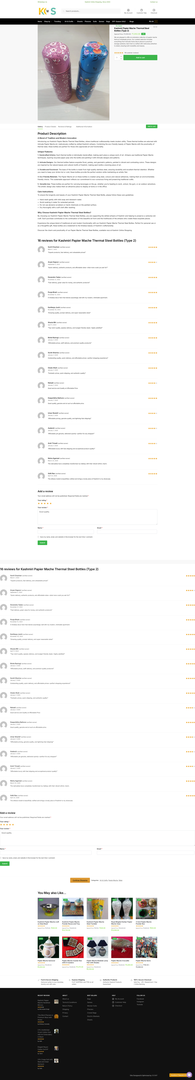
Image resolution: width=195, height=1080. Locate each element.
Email (99, 528)
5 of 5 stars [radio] (51, 503)
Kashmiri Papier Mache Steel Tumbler (95, 923)
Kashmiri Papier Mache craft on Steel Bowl (48, 923)
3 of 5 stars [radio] (45, 503)
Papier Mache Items (143, 961)
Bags (89, 999)
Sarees (89, 1002)
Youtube (140, 1004)
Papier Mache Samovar (46, 961)
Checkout (154, 13)
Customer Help (142, 13)
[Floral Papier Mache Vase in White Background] (154, 27)
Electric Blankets (93, 1016)
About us (65, 999)
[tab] (41, 126)
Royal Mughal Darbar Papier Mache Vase (121, 923)
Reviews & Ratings (65, 127)
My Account (128, 13)
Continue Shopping (80, 880)
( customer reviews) (131, 52)
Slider (120, 880)
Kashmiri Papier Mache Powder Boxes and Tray (71, 923)
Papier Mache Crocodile (120, 961)
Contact (65, 1016)
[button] (153, 21)
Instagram (140, 1002)
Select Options (146, 971)
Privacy (65, 1013)
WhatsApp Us (42, 2)
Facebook (140, 999)
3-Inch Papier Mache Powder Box (143, 923)
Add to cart (140, 58)
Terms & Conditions (69, 1002)
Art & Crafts (104, 880)
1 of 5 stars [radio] (39, 503)
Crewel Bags (91, 1013)
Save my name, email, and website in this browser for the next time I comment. (66, 537)
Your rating (42, 500)
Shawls (89, 1020)
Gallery (40, 127)
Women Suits (92, 1006)
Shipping (65, 1009)
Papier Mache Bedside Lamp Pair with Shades (97, 962)
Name (40, 528)
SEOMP (154, 1075)
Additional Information (84, 127)
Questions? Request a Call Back (180, 1075)
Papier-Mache (113, 880)
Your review (43, 507)
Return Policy (67, 1006)
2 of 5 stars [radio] (42, 503)
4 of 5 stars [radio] (48, 503)
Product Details (50, 127)
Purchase (48, 932)
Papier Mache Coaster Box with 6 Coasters (72, 962)
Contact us (153, 2)
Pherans (90, 1009)
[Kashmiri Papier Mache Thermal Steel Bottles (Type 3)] (156, 27)
